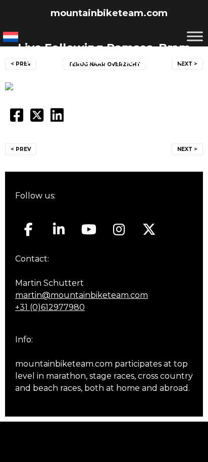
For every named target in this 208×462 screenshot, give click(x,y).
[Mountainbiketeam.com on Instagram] (119, 230)
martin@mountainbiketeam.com (81, 295)
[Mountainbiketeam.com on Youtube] (89, 230)
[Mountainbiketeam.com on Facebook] (28, 230)
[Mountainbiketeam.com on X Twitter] (149, 230)
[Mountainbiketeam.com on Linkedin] (58, 230)
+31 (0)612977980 (50, 307)
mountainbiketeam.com (109, 13)
